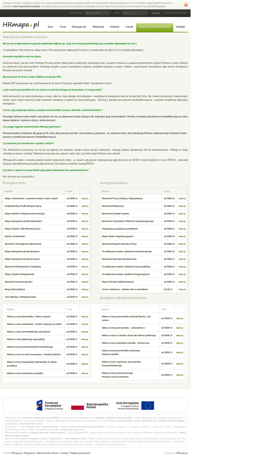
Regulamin (29, 452)
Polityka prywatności (80, 452)
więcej (84, 198)
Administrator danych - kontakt (52, 452)
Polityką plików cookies (27, 6)
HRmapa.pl (182, 452)
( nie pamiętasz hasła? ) (176, 12)
